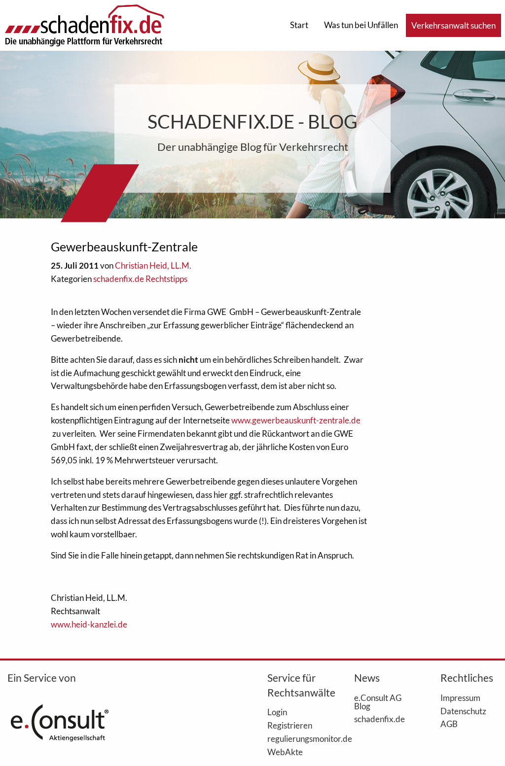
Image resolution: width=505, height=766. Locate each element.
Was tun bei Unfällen (361, 25)
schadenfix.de (379, 719)
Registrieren (289, 725)
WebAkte (285, 752)
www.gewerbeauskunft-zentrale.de (296, 420)
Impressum (460, 697)
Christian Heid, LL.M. (153, 265)
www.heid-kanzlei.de (89, 624)
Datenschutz (463, 711)
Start (299, 25)
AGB (449, 724)
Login (277, 712)
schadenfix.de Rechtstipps (140, 279)
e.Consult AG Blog (377, 702)
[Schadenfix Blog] (84, 24)
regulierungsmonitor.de (296, 738)
